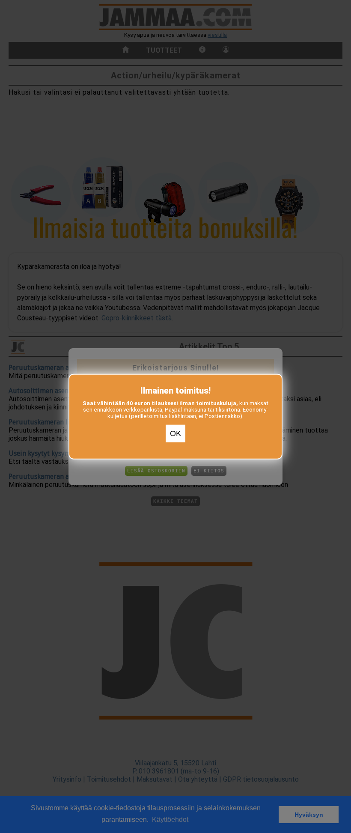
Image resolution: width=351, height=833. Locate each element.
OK (175, 433)
